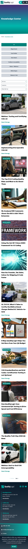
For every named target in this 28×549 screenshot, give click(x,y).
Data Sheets (14, 57)
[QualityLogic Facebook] (20, 487)
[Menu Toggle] (21, 2)
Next (17, 478)
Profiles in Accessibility (14, 62)
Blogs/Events (14, 49)
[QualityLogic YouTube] (26, 487)
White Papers (14, 70)
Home (2, 36)
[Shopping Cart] (26, 2)
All (14, 44)
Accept (14, 546)
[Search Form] (23, 2)
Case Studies (14, 53)
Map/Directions (6, 498)
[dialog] (14, 542)
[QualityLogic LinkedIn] (23, 487)
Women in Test (14, 75)
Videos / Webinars (14, 66)
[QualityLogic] (7, 2)
